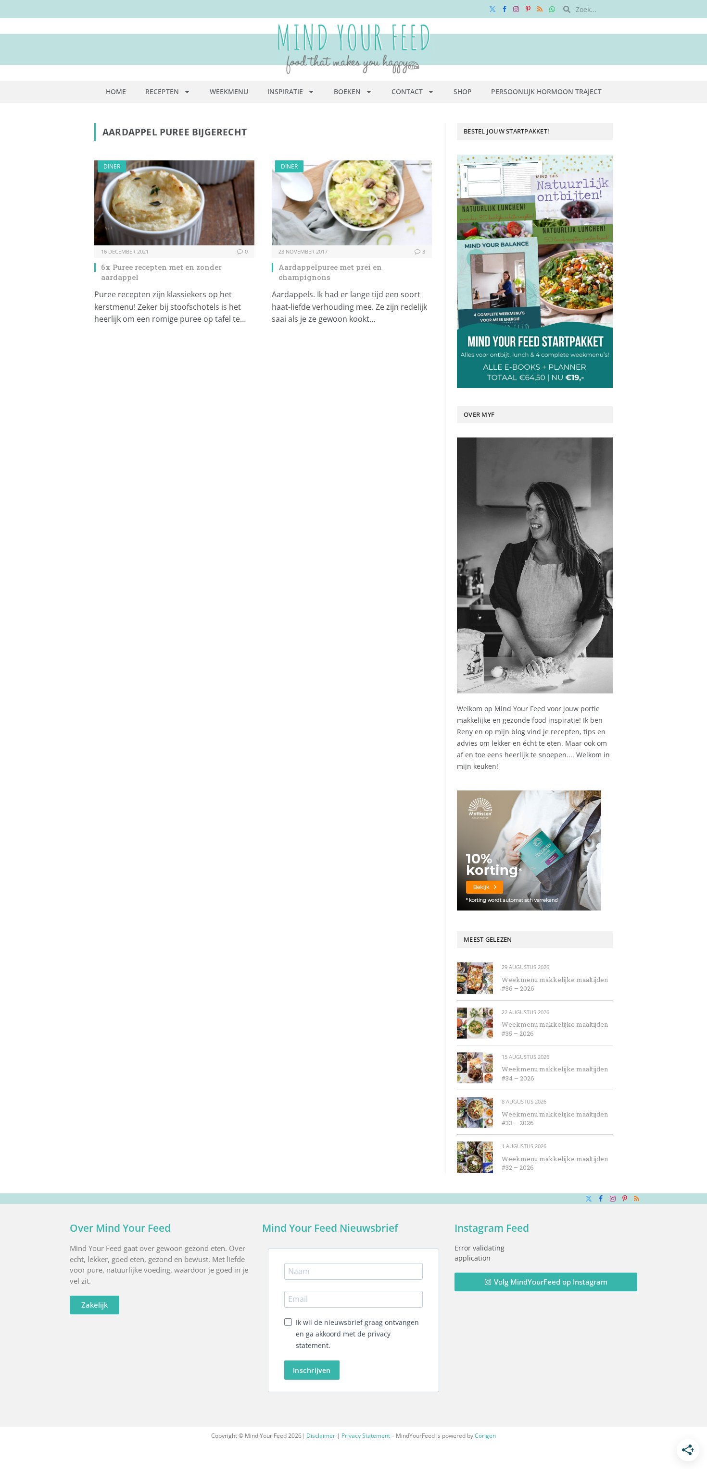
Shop (463, 91)
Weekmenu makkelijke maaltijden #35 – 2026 (555, 1029)
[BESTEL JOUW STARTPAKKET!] (535, 271)
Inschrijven (312, 1370)
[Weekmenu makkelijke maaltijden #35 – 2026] (475, 1023)
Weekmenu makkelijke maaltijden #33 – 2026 (555, 1119)
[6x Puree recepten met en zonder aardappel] (174, 202)
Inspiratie (285, 91)
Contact (407, 91)
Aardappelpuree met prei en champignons (330, 271)
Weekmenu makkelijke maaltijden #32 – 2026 (555, 1163)
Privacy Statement (365, 1436)
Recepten (162, 91)
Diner (111, 166)
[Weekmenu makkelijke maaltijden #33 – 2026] (475, 1112)
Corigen (485, 1436)
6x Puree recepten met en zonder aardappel (161, 271)
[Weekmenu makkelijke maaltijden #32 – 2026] (475, 1157)
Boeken (347, 91)
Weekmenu (229, 91)
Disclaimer (320, 1436)
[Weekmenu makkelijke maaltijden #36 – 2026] (475, 978)
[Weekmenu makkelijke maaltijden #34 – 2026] (475, 1067)
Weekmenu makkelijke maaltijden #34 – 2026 (555, 1073)
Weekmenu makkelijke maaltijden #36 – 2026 (555, 984)
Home (116, 91)
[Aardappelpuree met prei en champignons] (352, 202)
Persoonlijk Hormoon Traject (546, 91)
